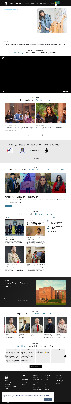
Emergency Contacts (26, 386)
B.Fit (19, 293)
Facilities (46, 379)
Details (8, 205)
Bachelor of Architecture (9, 19)
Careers (37, 3)
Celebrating (17, 52)
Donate (52, 3)
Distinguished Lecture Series (38, 381)
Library (7, 296)
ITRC (34, 386)
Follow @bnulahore (36, 366)
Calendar (46, 377)
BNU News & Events (43, 213)
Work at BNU (47, 390)
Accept (48, 399)
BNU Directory (58, 383)
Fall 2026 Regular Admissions (11, 9)
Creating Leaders (43, 100)
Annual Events (47, 382)
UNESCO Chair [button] (43, 3)
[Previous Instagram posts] (6, 356)
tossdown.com (63, 402)
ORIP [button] (48, 3)
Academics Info (25, 382)
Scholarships (15, 24)
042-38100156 (7, 384)
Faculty (34, 384)
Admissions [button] (21, 3)
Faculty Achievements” (45, 313)
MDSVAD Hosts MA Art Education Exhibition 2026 (57, 227)
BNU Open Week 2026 (55, 231)
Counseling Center (9, 291)
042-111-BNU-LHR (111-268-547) (11, 386)
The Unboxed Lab (36, 387)
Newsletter (47, 389)
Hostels (7, 298)
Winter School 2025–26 (37, 390)
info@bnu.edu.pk (8, 382)
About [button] (11, 3)
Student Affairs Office (9, 289)
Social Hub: (21, 346)
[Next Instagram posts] (65, 356)
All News (9, 217)
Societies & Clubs (21, 298)
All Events (53, 217)
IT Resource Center (9, 293)
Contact (23, 384)
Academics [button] (27, 3)
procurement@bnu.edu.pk (15, 202)
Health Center (20, 296)
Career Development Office (23, 300)
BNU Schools (35, 377)
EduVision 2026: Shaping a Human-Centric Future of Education (58, 220)
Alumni (23, 381)
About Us (23, 377)
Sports (19, 289)
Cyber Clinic (35, 382)
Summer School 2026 (37, 389)
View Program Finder (35, 135)
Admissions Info (25, 379)
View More (35, 158)
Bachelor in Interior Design (9, 20)
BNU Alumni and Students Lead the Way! (46, 169)
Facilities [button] (32, 3)
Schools (16, 3)
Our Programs (7, 24)
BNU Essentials (20, 291)
